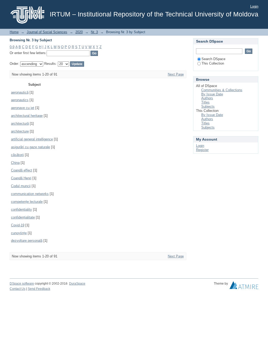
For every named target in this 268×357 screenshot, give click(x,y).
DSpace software (22, 283)
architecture (20, 131)
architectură (20, 123)
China (15, 163)
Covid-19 (17, 225)
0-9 (12, 47)
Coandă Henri (21, 178)
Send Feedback (39, 289)
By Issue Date (212, 94)
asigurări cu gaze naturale (30, 147)
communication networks (30, 194)
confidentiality (21, 209)
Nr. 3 (94, 32)
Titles (205, 102)
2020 (79, 32)
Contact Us (17, 289)
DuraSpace (77, 283)
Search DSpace (213, 59)
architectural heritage (27, 116)
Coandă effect (21, 170)
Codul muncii (21, 186)
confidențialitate (23, 217)
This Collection (213, 63)
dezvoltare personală (26, 241)
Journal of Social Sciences (47, 32)
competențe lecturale (27, 202)
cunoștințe (19, 233)
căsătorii (17, 155)
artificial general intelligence (32, 139)
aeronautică (20, 92)
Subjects (208, 106)
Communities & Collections (221, 90)
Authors (207, 98)
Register (202, 150)
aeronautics (20, 100)
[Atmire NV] (244, 286)
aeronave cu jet (22, 108)
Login (254, 6)
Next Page (176, 74)
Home (14, 32)
